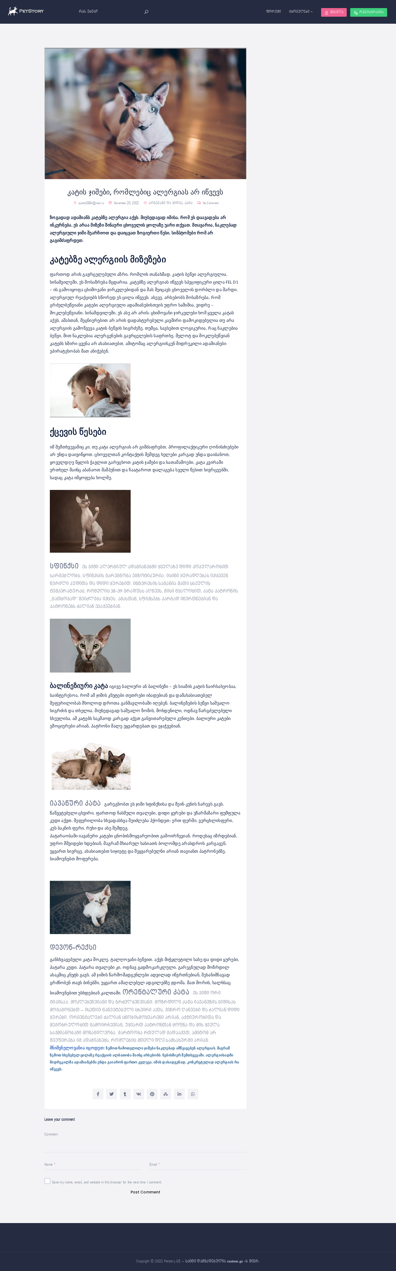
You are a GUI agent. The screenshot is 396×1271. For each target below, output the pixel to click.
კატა (189, 203)
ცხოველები (299, 12)
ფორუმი (273, 12)
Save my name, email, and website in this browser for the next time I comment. (107, 1182)
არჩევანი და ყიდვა (166, 203)
